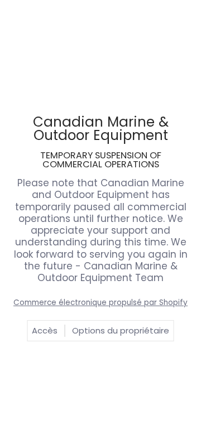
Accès (45, 331)
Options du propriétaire (120, 331)
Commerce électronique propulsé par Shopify (100, 302)
